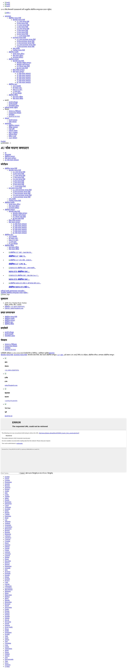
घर (5, 153)
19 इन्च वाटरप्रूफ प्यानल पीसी (25, 41)
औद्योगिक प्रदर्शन (13, 52)
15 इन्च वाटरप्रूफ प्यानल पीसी (25, 46)
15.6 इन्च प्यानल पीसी (23, 29)
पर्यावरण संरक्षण (13, 131)
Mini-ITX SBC (17, 89)
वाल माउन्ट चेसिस (18, 97)
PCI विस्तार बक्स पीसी (23, 66)
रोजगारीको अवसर (14, 106)
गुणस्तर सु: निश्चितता (15, 111)
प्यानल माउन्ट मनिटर (18, 54)
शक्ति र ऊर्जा (12, 136)
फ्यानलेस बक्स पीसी (18, 61)
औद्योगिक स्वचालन (14, 125)
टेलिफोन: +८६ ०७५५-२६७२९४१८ (15, 306)
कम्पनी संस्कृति (13, 104)
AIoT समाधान (13, 138)
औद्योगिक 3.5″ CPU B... (18, 264)
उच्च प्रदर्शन (16, 48)
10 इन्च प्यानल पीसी (22, 34)
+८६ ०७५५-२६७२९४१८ (12, 370)
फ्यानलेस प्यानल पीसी (19, 20)
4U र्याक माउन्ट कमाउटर (24, 77)
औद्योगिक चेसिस (13, 95)
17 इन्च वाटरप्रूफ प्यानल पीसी (25, 43)
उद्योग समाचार (13, 122)
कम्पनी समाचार (13, 120)
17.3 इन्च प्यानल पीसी (23, 25)
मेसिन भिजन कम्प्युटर (19, 70)
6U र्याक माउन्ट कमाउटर (24, 79)
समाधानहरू (8, 123)
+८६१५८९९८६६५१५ (11, 400)
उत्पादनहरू (8, 16)
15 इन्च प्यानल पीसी (22, 30)
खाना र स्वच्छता (13, 132)
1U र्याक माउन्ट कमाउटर (24, 73)
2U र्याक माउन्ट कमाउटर (24, 75)
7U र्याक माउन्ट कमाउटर (24, 80)
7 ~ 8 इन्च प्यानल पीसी (23, 36)
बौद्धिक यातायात (13, 127)
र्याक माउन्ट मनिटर (18, 55)
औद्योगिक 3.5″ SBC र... (17, 256)
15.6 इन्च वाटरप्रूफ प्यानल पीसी (26, 45)
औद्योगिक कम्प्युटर (14, 59)
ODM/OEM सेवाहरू (15, 113)
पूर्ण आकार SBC (17, 88)
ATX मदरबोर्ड (17, 86)
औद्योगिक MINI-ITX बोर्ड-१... (19, 287)
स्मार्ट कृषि (11, 129)
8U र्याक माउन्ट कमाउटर (24, 82)
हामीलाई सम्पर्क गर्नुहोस (11, 107)
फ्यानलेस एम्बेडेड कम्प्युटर (24, 63)
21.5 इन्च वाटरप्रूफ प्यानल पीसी (26, 39)
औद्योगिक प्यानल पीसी (15, 18)
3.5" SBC (60, 355)
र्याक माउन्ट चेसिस (18, 98)
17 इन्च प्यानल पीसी (22, 27)
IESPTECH (8, 416)
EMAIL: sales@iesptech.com (14, 308)
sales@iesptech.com (11, 385)
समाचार (7, 118)
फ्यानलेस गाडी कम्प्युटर (23, 64)
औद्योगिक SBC (13, 84)
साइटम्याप (51, 353)
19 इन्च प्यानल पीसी (22, 23)
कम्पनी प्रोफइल (13, 102)
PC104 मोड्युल (17, 93)
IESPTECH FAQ (14, 116)
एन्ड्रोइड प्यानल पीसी (19, 50)
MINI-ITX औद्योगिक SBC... (19, 272)
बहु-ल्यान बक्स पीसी (22, 68)
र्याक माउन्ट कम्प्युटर (18, 71)
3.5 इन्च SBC (17, 91)
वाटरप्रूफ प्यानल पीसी (19, 37)
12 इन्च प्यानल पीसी (22, 32)
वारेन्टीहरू (11, 114)
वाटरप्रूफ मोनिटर (18, 57)
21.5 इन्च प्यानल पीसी (23, 21)
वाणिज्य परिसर (13, 134)
